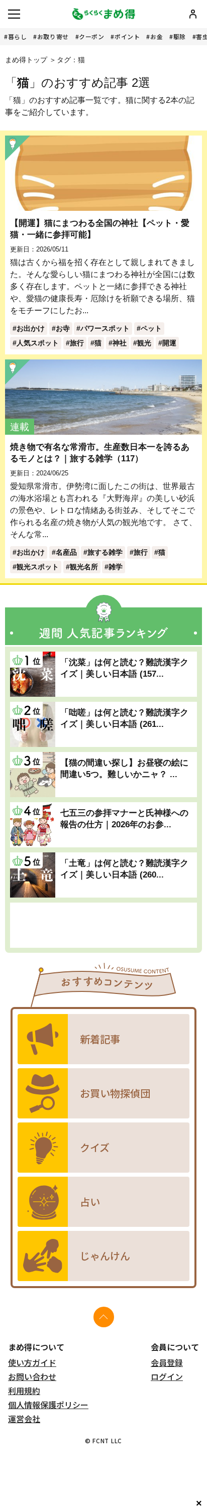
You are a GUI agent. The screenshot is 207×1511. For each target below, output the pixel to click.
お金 (156, 36)
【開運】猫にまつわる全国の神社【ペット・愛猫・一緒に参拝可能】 (99, 228)
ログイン (167, 1376)
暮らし (17, 36)
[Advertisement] (103, 925)
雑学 (116, 567)
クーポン (91, 36)
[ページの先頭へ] (103, 1317)
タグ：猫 (71, 60)
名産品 (66, 552)
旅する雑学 (105, 552)
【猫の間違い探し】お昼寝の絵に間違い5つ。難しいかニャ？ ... (124, 768)
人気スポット (38, 343)
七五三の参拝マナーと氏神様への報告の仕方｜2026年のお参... (124, 818)
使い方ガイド (32, 1362)
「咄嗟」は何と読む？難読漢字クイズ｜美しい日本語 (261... (124, 718)
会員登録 (167, 1362)
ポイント (127, 36)
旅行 (77, 343)
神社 (120, 343)
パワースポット (105, 328)
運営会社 (24, 1419)
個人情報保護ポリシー (48, 1405)
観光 (144, 343)
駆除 (179, 36)
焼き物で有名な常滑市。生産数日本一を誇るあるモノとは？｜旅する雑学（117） (99, 452)
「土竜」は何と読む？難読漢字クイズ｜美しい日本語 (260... (124, 868)
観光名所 (84, 567)
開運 (169, 343)
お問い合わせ (32, 1376)
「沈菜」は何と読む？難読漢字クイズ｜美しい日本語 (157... (124, 668)
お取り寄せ (53, 36)
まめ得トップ (26, 60)
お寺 (63, 328)
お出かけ (31, 328)
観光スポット (38, 567)
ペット (151, 328)
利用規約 (24, 1390)
